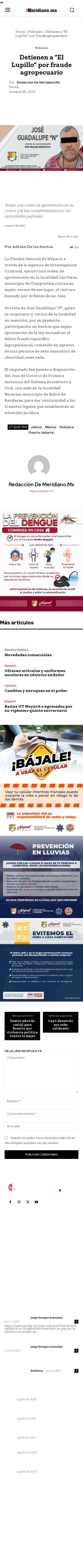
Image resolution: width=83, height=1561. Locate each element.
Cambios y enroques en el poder (36, 690)
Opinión (10, 685)
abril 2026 (15, 1530)
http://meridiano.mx (41, 491)
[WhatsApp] (51, 105)
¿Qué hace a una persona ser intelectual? (39, 1446)
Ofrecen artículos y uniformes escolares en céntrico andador (35, 672)
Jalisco (36, 427)
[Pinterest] (41, 105)
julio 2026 (14, 1509)
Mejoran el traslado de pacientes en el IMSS (41, 1393)
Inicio (20, 32)
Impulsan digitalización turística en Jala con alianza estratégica (41, 1410)
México (50, 427)
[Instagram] (19, 1202)
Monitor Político (17, 649)
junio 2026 (15, 1516)
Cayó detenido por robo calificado (60, 1024)
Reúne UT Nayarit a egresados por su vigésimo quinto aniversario (38, 708)
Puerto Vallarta (41, 433)
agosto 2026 (17, 1503)
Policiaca (35, 32)
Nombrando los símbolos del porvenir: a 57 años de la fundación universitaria (40, 1429)
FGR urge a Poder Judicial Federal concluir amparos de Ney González (39, 1463)
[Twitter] (30, 105)
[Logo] (41, 1187)
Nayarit (10, 665)
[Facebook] (20, 105)
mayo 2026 (15, 1523)
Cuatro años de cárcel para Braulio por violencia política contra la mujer (22, 1028)
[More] (63, 105)
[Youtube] (36, 1202)
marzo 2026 (16, 1537)
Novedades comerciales (28, 654)
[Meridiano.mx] (41, 10)
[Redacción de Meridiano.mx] (41, 466)
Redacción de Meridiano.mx (38, 82)
